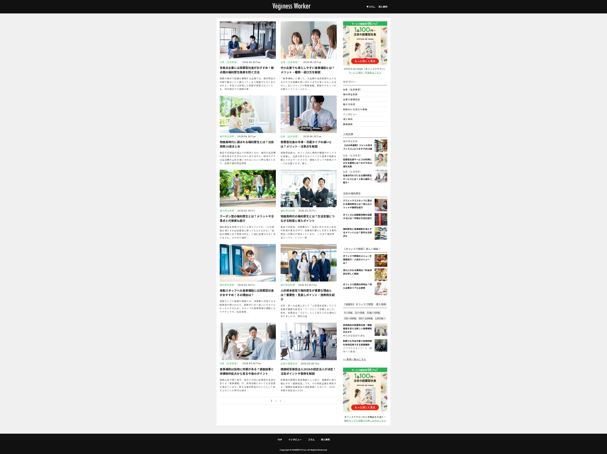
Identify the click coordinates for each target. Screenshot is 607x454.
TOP (279, 439)
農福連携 (348, 124)
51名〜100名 (373, 312)
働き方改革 (349, 104)
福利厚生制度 (350, 94)
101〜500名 (350, 318)
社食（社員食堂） (352, 89)
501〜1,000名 (366, 318)
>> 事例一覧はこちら (354, 359)
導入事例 (382, 6)
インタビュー (350, 114)
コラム (311, 439)
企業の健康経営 (351, 99)
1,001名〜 (380, 318)
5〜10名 (348, 312)
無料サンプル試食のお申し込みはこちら (365, 420)
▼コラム (370, 6)
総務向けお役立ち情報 (355, 109)
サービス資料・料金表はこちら (365, 72)
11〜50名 (360, 312)
